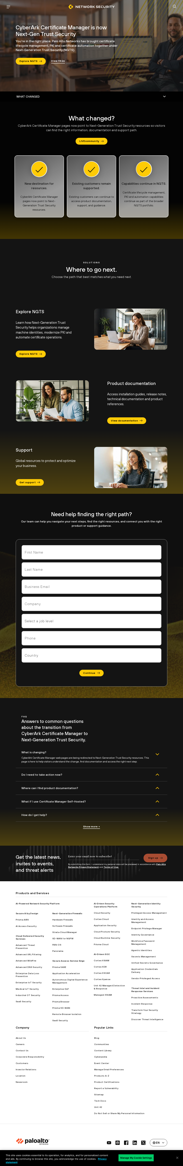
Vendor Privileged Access (145, 978)
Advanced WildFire (26, 960)
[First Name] (91, 552)
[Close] (177, 1158)
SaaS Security (23, 1001)
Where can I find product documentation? (49, 788)
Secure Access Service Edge (68, 961)
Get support (27, 482)
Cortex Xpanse (102, 979)
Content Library (103, 1050)
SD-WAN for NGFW (62, 938)
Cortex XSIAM (101, 960)
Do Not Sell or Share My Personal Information (119, 1113)
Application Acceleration (66, 973)
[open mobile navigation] (8, 7)
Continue (89, 673)
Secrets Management (143, 956)
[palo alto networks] (91, 7)
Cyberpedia (100, 1057)
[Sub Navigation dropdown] (91, 96)
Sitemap (99, 1094)
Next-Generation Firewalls (67, 913)
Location (21, 1076)
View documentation (124, 420)
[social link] (109, 1143)
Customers (22, 1063)
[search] (175, 7)
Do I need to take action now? (41, 774)
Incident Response (141, 1004)
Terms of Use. (111, 867)
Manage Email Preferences (109, 1069)
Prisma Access (60, 995)
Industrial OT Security (28, 995)
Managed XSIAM (103, 995)
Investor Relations (26, 1069)
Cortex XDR (100, 967)
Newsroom (22, 1082)
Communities (101, 1044)
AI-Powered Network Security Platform (38, 903)
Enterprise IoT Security (28, 982)
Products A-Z (101, 1076)
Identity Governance (142, 935)
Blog (96, 1038)
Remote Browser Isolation (66, 1014)
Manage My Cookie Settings (136, 1157)
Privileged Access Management (149, 913)
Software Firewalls (62, 926)
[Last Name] (91, 569)
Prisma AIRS (22, 919)
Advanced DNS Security (29, 967)
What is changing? (33, 752)
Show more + (91, 826)
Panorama (57, 951)
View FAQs (58, 60)
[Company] (91, 604)
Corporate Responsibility (30, 1057)
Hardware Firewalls (62, 919)
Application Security (105, 925)
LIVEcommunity (89, 141)
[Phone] (91, 638)
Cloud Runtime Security (107, 938)
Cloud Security (102, 913)
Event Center (101, 1063)
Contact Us (22, 1050)
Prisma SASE (59, 967)
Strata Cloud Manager (64, 932)
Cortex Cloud (101, 919)
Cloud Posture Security (107, 931)
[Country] (91, 655)
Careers (20, 1044)
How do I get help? (34, 814)
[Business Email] (91, 587)
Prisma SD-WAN (61, 1008)
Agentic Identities (141, 950)
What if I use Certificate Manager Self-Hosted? (53, 801)
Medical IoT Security (27, 989)
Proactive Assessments (144, 997)
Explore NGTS (28, 61)
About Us (21, 1038)
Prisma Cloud (101, 944)
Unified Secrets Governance (147, 963)
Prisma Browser (60, 1001)
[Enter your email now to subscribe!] (103, 858)
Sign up (153, 857)
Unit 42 (98, 1107)
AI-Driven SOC (102, 954)
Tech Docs (100, 1101)
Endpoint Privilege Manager (146, 928)
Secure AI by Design (27, 913)
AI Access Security (26, 926)
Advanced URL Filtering (28, 954)
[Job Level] (91, 621)
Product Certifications (106, 1082)
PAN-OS (56, 945)
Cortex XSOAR (102, 973)
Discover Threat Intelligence (147, 1019)
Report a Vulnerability (106, 1088)
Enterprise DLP (60, 989)
